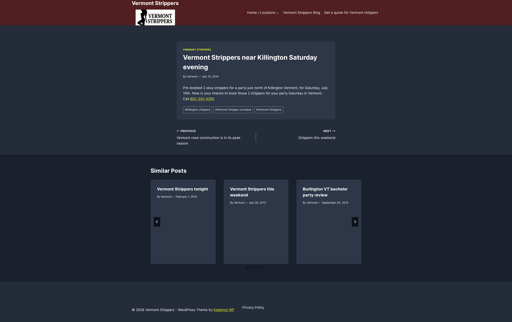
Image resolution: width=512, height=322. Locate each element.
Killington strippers (197, 109)
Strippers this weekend (316, 134)
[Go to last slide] (157, 222)
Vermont (192, 76)
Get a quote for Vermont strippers (351, 13)
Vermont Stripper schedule (233, 109)
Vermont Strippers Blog (301, 13)
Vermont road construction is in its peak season (208, 137)
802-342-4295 (202, 99)
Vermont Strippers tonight (182, 189)
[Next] (355, 222)
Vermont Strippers (197, 49)
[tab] (248, 267)
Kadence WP (224, 310)
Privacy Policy (253, 307)
